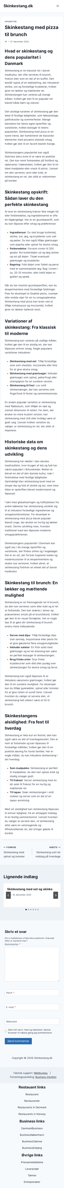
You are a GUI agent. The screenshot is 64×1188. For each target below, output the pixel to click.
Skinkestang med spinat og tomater (14, 852)
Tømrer (32, 1175)
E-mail (11, 1007)
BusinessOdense (32, 1141)
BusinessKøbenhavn (32, 1134)
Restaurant (32, 1094)
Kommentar (13, 944)
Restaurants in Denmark (32, 1107)
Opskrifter (11, 21)
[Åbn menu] (57, 6)
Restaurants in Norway (32, 1114)
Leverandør (32, 1168)
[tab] (26, 909)
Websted (11, 1021)
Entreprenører (32, 1181)
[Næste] (55, 895)
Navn (10, 992)
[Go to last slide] (8, 895)
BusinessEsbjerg (32, 1147)
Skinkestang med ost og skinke (30, 889)
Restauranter (32, 1100)
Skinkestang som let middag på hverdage (48, 852)
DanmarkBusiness (32, 1128)
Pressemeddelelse (32, 1162)
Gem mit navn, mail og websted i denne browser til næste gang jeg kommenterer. (30, 1031)
